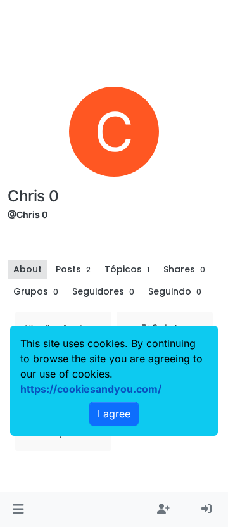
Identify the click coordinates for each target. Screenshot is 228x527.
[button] (18, 509)
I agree (114, 413)
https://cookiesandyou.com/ (91, 389)
